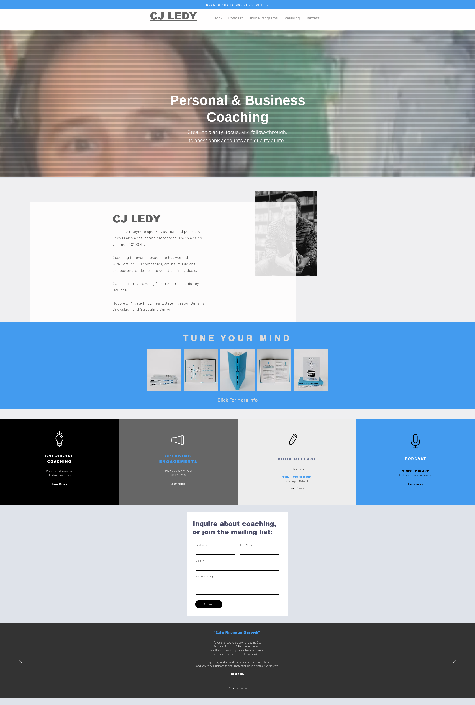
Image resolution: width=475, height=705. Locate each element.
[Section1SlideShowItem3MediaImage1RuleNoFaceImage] (237, 688)
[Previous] (20, 660)
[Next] (454, 660)
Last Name (246, 545)
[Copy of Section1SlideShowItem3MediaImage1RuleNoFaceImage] (242, 688)
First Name (202, 545)
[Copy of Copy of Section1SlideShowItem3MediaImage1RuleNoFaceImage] (246, 688)
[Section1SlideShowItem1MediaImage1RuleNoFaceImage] (229, 688)
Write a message (205, 576)
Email (199, 560)
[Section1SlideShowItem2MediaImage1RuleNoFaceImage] (233, 688)
